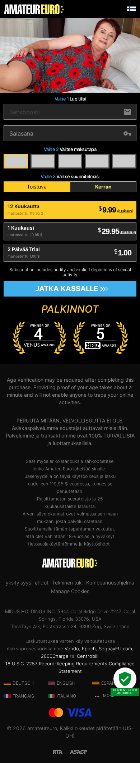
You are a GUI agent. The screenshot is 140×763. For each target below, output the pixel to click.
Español (111, 683)
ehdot (41, 582)
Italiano (66, 696)
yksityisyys (18, 582)
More (108, 695)
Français (23, 696)
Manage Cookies (70, 591)
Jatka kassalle (66, 288)
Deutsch (23, 683)
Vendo (72, 648)
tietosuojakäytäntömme (53, 544)
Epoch (89, 648)
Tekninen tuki (67, 582)
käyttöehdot (97, 544)
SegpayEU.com (115, 648)
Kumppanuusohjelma (110, 582)
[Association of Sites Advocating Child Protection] (78, 751)
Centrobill (87, 656)
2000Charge (55, 656)
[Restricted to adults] (61, 751)
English (66, 683)
